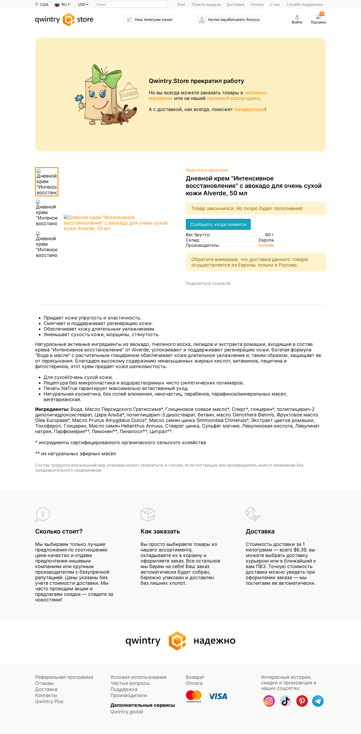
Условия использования (138, 677)
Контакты (46, 695)
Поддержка (123, 689)
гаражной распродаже (233, 98)
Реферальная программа (64, 677)
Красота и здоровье (207, 170)
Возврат (195, 677)
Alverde (266, 245)
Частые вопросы (130, 683)
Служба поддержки (304, 4)
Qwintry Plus (49, 701)
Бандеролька (249, 109)
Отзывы (44, 683)
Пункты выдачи (206, 4)
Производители (128, 695)
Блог (181, 4)
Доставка (235, 4)
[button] (62, 4)
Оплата (257, 4)
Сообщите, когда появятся (218, 224)
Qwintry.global (126, 711)
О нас (275, 4)
